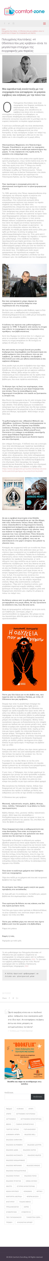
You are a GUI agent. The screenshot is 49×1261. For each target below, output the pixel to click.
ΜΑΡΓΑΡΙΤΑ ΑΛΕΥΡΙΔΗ (14, 1196)
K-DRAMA (20, 1109)
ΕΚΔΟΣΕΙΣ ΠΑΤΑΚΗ (13, 1176)
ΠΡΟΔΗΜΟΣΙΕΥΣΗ (12, 1207)
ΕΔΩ (33, 959)
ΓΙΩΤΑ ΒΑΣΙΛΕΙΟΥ (30, 1129)
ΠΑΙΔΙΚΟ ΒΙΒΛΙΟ (25, 1202)
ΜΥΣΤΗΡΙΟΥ (10, 1202)
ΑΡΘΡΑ (30, 1109)
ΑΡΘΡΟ (8, 1114)
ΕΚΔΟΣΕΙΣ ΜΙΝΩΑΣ (33, 1165)
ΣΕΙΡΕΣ (26, 1207)
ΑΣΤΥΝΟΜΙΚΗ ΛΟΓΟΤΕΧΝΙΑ (25, 1114)
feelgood (9, 1109)
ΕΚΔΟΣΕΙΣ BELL (30, 1134)
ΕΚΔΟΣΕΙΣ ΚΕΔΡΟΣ (34, 1155)
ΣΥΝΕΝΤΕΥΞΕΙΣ (11, 1212)
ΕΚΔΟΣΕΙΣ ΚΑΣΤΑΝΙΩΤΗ (14, 1155)
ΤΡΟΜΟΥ (9, 1222)
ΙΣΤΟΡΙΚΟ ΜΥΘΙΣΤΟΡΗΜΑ (26, 1186)
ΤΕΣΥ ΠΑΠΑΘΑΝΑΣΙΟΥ (14, 1217)
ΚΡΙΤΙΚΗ (39, 1191)
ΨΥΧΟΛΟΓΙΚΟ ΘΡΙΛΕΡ (24, 1222)
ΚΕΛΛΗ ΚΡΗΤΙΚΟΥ (12, 1191)
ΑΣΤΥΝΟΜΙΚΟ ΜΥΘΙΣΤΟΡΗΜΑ (31, 1119)
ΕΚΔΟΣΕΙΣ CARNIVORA (14, 1140)
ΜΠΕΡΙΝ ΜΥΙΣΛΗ (33, 1196)
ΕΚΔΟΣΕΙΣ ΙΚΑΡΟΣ (29, 1150)
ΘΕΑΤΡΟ (9, 1186)
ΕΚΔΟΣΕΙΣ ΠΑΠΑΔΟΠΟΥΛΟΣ (16, 1171)
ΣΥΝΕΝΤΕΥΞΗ (26, 1212)
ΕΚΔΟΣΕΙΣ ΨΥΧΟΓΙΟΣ (13, 1181)
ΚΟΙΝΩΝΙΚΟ (28, 1191)
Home (3, 29)
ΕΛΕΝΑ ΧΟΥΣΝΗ (31, 1181)
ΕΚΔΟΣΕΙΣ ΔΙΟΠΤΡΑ (34, 1145)
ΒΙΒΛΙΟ (8, 1124)
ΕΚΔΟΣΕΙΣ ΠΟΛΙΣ (30, 1176)
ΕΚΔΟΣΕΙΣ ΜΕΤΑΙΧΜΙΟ (14, 1165)
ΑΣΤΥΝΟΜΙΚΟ (11, 1119)
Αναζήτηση (9, 1093)
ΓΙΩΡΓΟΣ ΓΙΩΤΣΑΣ (12, 1129)
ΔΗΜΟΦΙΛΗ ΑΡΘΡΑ (13, 1134)
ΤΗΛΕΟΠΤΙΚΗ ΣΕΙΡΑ (33, 1217)
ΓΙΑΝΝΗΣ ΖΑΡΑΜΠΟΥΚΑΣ (25, 1124)
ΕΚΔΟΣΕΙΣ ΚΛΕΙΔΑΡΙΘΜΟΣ (15, 1160)
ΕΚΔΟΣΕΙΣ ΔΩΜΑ (12, 1150)
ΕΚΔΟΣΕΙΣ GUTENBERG (14, 1145)
